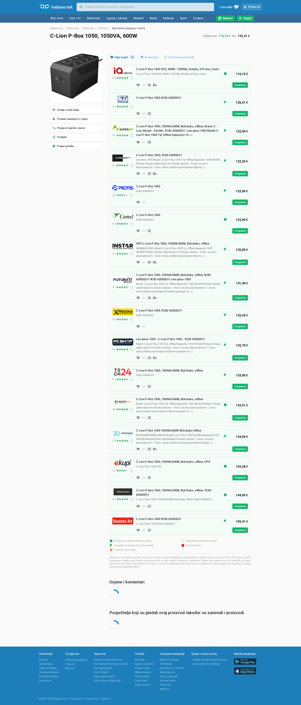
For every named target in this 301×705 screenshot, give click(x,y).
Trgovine (70, 664)
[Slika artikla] (149, 85)
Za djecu (198, 18)
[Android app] (245, 661)
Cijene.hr (106, 698)
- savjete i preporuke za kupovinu (209, 659)
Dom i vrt (75, 18)
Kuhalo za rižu (142, 668)
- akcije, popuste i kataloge (205, 663)
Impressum (45, 680)
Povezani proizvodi (181, 57)
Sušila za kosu (142, 684)
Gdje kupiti (124, 57)
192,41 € (244, 36)
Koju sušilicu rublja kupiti (107, 680)
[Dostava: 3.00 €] (155, 298)
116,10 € (224, 36)
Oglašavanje (46, 663)
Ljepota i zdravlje (116, 18)
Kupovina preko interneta (108, 659)
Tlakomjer (165, 684)
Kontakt (43, 659)
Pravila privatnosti (49, 672)
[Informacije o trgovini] (144, 85)
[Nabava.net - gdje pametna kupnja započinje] (55, 7)
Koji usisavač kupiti (104, 676)
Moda (153, 18)
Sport (183, 18)
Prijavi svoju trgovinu (76, 659)
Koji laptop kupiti (103, 668)
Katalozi (228, 18)
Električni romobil (169, 659)
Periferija (103, 28)
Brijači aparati (167, 672)
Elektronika (93, 18)
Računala (168, 18)
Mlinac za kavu (143, 672)
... (210, 18)
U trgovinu (240, 85)
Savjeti (248, 18)
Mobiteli (138, 18)
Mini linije (140, 659)
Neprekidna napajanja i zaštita (128, 28)
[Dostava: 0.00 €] (155, 85)
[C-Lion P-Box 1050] (76, 76)
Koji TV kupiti (101, 672)
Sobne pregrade (169, 676)
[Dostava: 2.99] (155, 262)
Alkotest (164, 689)
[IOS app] (245, 671)
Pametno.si (92, 698)
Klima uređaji (142, 676)
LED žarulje (166, 663)
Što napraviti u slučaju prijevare (111, 663)
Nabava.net (56, 28)
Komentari (152, 57)
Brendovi (70, 668)
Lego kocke (141, 680)
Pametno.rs (76, 698)
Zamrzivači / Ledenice (172, 668)
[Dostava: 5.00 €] (155, 358)
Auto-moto (56, 18)
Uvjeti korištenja (47, 668)
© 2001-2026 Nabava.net (53, 698)
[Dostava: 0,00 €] (155, 449)
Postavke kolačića (49, 676)
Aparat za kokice (144, 663)
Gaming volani (167, 680)
